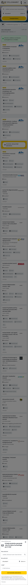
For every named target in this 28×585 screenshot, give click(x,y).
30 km (22, 561)
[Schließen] (25, 542)
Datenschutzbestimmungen (6, 577)
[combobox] (13, 554)
